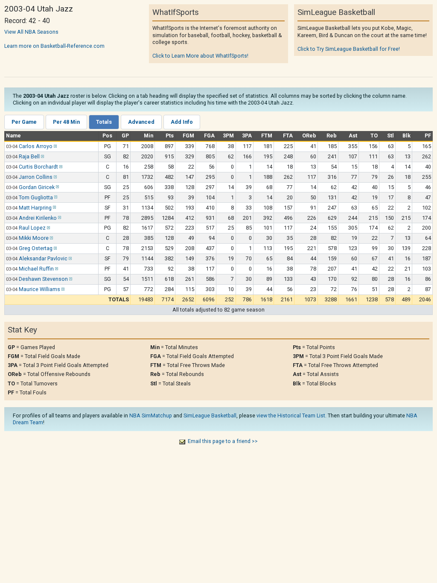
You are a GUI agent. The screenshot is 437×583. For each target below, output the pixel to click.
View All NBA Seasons (31, 32)
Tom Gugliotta (36, 197)
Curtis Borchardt (38, 166)
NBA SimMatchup (150, 415)
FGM (188, 135)
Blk (406, 135)
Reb (331, 135)
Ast (353, 135)
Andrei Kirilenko (38, 218)
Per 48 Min (66, 122)
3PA (247, 135)
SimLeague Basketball (210, 415)
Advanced (141, 122)
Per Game (24, 122)
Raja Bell (29, 156)
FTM (266, 135)
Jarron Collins (35, 177)
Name (13, 135)
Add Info (182, 122)
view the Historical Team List (290, 415)
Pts (170, 135)
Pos (107, 135)
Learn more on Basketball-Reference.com (54, 46)
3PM (228, 135)
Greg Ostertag (35, 248)
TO (374, 135)
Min (148, 135)
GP (125, 135)
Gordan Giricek (37, 187)
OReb (309, 135)
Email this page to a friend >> (223, 441)
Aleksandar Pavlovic (43, 258)
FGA (209, 135)
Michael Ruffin (36, 268)
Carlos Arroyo (35, 146)
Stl (390, 135)
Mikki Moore (34, 238)
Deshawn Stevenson (43, 279)
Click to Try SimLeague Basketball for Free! (348, 49)
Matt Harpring (35, 207)
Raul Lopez (32, 227)
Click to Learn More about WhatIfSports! (200, 55)
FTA (288, 135)
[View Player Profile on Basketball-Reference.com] (54, 146)
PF (428, 135)
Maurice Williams (39, 289)
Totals (104, 122)
